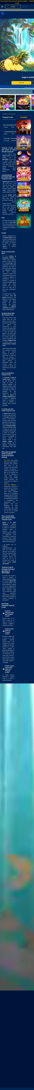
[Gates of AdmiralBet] (24, 142)
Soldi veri (21, 83)
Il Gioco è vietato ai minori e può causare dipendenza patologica (13, 1)
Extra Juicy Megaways (10, 484)
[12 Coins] (24, 221)
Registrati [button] (24, 7)
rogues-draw (19, 96)
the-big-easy (3, 96)
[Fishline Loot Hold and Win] (24, 205)
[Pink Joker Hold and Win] (24, 174)
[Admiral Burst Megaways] (24, 189)
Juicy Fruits (7, 460)
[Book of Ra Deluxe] (24, 127)
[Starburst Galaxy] (24, 158)
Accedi (13, 7)
